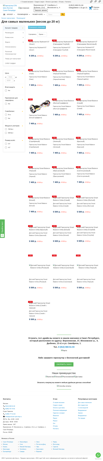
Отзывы (61, 2)
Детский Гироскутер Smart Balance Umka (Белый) (62, 234)
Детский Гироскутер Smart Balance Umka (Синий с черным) (38, 313)
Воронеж (39, 451)
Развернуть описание (37, 27)
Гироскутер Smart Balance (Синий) (86, 107)
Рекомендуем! (22, 14)
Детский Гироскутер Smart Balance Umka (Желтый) (86, 205)
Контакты (68, 2)
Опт (54, 423)
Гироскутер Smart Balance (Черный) (38, 175)
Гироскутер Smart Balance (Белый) (38, 204)
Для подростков (83, 405)
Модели (7, 42)
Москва (5, 444)
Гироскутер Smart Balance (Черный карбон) (86, 78)
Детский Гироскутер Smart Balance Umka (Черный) (86, 280)
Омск (38, 442)
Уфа (37, 446)
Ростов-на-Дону (41, 444)
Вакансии (56, 415)
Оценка (41, 34)
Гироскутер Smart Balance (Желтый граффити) (62, 107)
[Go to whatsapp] (98, 455)
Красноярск (39, 449)
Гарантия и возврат (59, 413)
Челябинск (23, 449)
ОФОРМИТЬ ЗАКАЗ (64, 364)
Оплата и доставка (51, 2)
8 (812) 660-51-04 (76, 5)
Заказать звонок (41, 10)
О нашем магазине (27, 2)
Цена (7, 73)
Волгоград (56, 444)
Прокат (55, 418)
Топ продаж (81, 418)
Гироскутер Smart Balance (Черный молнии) (62, 78)
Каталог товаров (11, 28)
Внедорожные (82, 410)
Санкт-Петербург (8, 442)
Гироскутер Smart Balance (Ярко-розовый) (62, 175)
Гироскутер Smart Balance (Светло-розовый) (86, 175)
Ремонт (55, 421)
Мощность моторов (12, 126)
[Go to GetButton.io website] (98, 459)
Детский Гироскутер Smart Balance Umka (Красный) (38, 234)
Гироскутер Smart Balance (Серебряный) (38, 146)
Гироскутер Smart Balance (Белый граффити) (38, 116)
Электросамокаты (10, 47)
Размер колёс (38, 14)
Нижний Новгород (25, 446)
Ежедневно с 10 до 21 (78, 6)
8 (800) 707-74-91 (10, 408)
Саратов (55, 446)
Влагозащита (10, 87)
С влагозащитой (83, 407)
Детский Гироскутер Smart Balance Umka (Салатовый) (62, 280)
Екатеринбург (7, 451)
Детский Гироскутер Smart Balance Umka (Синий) (62, 205)
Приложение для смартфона (11, 99)
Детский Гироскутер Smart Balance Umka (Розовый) (38, 280)
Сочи (21, 444)
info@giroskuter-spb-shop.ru (13, 416)
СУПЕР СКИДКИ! (10, 63)
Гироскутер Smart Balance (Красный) (86, 146)
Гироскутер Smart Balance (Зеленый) (62, 146)
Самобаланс (9, 111)
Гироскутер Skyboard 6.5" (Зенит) (37, 49)
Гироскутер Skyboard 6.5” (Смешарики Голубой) (61, 49)
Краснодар (6, 449)
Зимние (80, 413)
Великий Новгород (58, 449)
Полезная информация (60, 410)
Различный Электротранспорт (10, 53)
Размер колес (9, 37)
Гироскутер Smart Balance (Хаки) (38, 78)
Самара (22, 451)
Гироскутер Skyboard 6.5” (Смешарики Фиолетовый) (86, 48)
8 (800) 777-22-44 (10, 414)
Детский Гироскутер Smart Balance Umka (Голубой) (86, 234)
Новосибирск (24, 442)
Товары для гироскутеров (13, 58)
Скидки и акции (39, 2)
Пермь (55, 442)
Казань (5, 446)
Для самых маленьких (85, 402)
